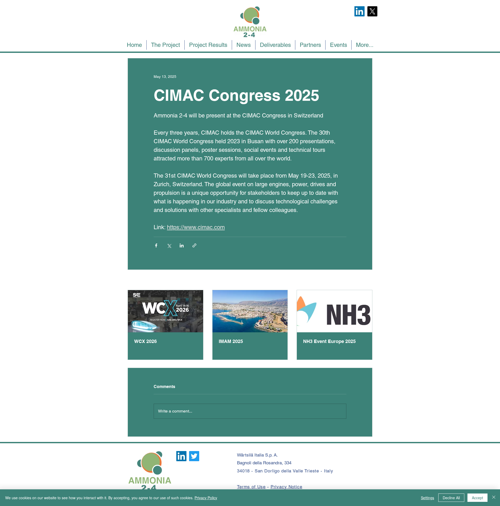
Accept (477, 497)
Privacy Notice (286, 486)
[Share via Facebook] (156, 245)
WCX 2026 (145, 341)
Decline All (451, 497)
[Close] (494, 497)
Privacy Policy (206, 497)
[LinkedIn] (359, 11)
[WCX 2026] (165, 311)
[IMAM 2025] (250, 311)
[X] (372, 11)
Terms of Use (251, 486)
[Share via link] (194, 245)
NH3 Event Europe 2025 (329, 341)
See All (366, 280)
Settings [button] (427, 497)
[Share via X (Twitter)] (168, 245)
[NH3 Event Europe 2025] (334, 311)
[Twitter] (194, 456)
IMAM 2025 (231, 341)
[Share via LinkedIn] (181, 245)
